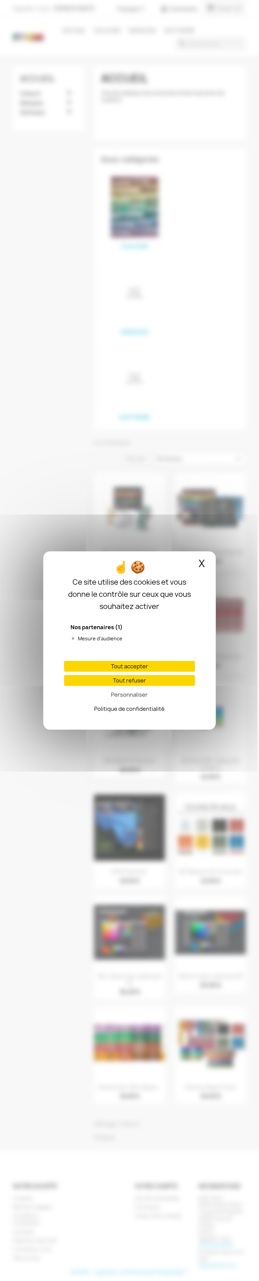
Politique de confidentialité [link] (129, 709)
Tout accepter (129, 666)
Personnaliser (129, 694)
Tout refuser (129, 680)
